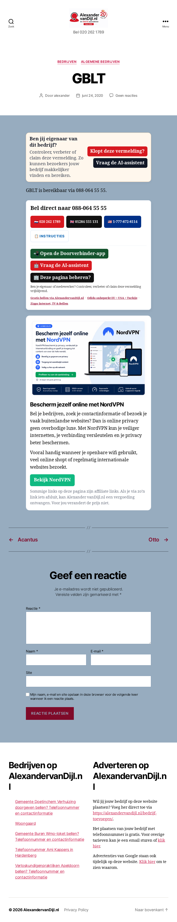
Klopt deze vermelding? (117, 151)
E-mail (97, 651)
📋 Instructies (49, 236)
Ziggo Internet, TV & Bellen (49, 303)
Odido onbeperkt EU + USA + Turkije (112, 298)
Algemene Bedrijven (100, 62)
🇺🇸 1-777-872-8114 (122, 222)
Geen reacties (126, 95)
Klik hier (147, 861)
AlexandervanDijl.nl (41, 910)
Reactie (33, 609)
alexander (62, 95)
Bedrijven (67, 62)
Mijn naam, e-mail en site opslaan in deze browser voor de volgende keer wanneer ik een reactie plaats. (84, 697)
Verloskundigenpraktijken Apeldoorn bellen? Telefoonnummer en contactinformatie (47, 871)
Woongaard (25, 823)
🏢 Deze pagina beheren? (62, 278)
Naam (32, 651)
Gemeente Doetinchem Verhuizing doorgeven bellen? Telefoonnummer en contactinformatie (47, 807)
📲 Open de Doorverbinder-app (69, 254)
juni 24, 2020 (92, 95)
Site (29, 672)
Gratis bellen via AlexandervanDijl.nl (57, 298)
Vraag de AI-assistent (120, 163)
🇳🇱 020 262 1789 (47, 222)
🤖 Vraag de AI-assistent (61, 265)
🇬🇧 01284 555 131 (84, 222)
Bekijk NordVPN (52, 480)
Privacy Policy (76, 910)
